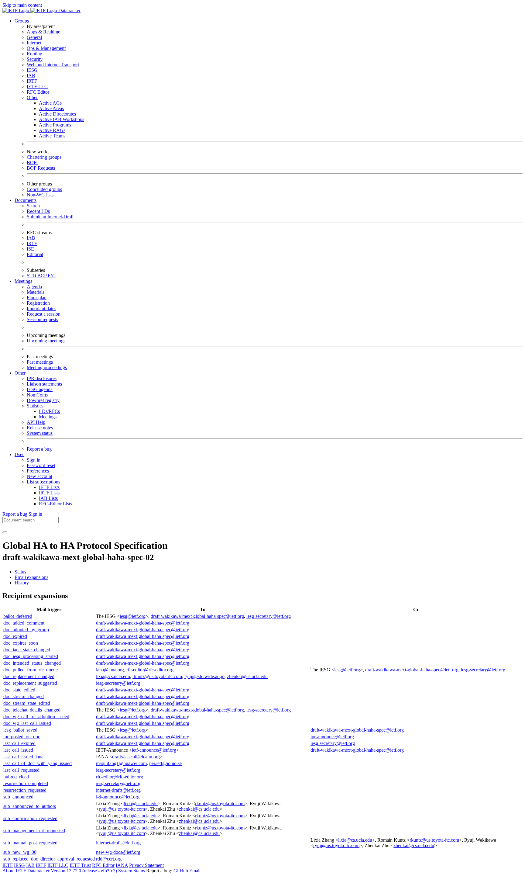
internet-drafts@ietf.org (118, 790)
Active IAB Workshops (61, 119)
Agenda (34, 286)
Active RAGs (52, 130)
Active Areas (51, 108)
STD (32, 275)
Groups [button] (22, 20)
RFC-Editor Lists (55, 503)
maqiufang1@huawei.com (121, 763)
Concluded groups (44, 189)
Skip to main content (22, 5)
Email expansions (31, 577)
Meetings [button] (23, 281)
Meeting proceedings (47, 367)
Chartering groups (44, 157)
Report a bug (39, 449)
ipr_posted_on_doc (21, 736)
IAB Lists (48, 498)
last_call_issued (18, 750)
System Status (131, 870)
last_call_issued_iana (23, 756)
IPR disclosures (42, 378)
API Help (36, 422)
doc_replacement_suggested (30, 683)
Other (32, 97)
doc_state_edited (19, 689)
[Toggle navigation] (4, 532)
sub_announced (18, 796)
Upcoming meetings (46, 340)
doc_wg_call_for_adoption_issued (36, 716)
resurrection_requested (24, 790)
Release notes (40, 427)
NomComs (37, 394)
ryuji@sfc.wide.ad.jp (204, 676)
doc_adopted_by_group (26, 629)
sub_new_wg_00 (19, 852)
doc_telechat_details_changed (31, 709)
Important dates (41, 308)
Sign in (33, 459)
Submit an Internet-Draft (50, 216)
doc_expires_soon (20, 643)
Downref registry (43, 400)
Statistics (35, 405)
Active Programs (55, 124)
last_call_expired (19, 743)
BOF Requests (41, 168)
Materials (35, 292)
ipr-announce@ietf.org (332, 736)
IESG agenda (40, 389)
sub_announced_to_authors (29, 806)
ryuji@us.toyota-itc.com (122, 809)
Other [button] (20, 373)
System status (40, 433)
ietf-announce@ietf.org (154, 750)
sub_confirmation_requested (30, 818)
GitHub (180, 870)
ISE (30, 248)
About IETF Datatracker (26, 870)
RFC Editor (38, 92)
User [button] (19, 454)
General (34, 37)
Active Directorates (57, 113)
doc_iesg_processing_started (30, 656)
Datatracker (69, 10)
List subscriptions (43, 481)
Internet (34, 42)
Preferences (38, 470)
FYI (52, 275)
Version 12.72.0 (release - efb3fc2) (84, 870)
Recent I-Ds (38, 211)
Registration (38, 303)
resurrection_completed (25, 783)
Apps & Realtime (43, 31)
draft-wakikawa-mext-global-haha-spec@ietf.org (197, 616)
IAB (31, 75)
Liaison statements (44, 383)
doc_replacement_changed (28, 676)
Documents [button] (25, 200)
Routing (34, 53)
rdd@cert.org (109, 858)
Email (195, 870)
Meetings (48, 416)
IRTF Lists (49, 492)
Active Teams (52, 135)
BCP (42, 275)
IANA (122, 865)
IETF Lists (49, 487)
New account (39, 476)
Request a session (43, 314)
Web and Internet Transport (53, 64)
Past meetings (40, 362)
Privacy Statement (146, 865)
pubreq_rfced (16, 776)
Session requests (42, 319)
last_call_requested (21, 770)
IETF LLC (37, 86)
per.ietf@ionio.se (165, 763)
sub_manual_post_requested (30, 842)
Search (33, 205)
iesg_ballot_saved (20, 729)
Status (20, 571)
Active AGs (50, 103)
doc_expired (15, 636)
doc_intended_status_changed (32, 663)
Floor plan (36, 297)
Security (35, 59)
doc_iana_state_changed (26, 649)
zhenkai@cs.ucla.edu (247, 676)
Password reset (41, 465)
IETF (7, 865)
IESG (32, 70)
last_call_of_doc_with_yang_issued (37, 763)
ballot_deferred (17, 616)
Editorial (35, 254)
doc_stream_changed (23, 696)
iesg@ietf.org (133, 616)
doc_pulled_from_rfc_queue (30, 669)
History (22, 582)
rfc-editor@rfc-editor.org (149, 669)
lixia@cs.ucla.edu (113, 676)
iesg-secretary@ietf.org (268, 616)
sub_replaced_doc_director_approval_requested (49, 858)
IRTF (32, 81)
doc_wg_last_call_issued (27, 723)
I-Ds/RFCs (49, 411)
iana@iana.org (110, 669)
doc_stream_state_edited (26, 703)
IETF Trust (80, 865)
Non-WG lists (40, 194)
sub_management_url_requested (34, 830)
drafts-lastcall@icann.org (136, 756)
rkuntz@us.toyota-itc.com (157, 676)
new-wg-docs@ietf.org (118, 852)
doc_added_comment (23, 622)
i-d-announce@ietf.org (117, 796)
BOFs (32, 162)
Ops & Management (46, 48)
